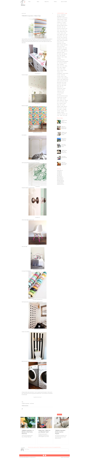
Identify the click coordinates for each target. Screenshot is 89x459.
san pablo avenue (59, 97)
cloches (65, 32)
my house (58, 76)
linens (58, 67)
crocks (66, 35)
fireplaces (61, 44)
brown (61, 29)
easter (66, 38)
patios (65, 82)
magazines (64, 67)
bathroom (64, 23)
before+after (59, 26)
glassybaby (65, 53)
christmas (58, 32)
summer (63, 104)
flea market (65, 44)
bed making (59, 25)
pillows (58, 85)
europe (62, 41)
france (66, 47)
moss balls (58, 74)
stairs (58, 103)
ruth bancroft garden (60, 92)
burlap (63, 29)
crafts (63, 35)
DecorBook (24, 457)
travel (65, 107)
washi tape (32, 403)
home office (59, 58)
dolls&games (59, 38)
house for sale (59, 61)
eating (58, 40)
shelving (64, 98)
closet (58, 34)
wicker (66, 113)
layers (63, 65)
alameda (65, 19)
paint (61, 79)
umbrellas (64, 109)
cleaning (62, 32)
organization (66, 77)
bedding (62, 25)
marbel (61, 68)
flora (61, 46)
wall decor (62, 112)
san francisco (59, 94)
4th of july (58, 14)
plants (63, 85)
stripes (58, 104)
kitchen (58, 64)
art (61, 22)
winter (58, 115)
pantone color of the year (64, 80)
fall (62, 43)
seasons (61, 98)
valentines (62, 110)
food (63, 47)
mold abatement (59, 73)
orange (62, 77)
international (61, 62)
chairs (66, 31)
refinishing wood (59, 88)
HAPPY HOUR (59, 17)
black (62, 26)
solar (60, 101)
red (62, 86)
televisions (65, 106)
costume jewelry (59, 35)
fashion (64, 43)
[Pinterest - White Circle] (43, 455)
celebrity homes (62, 31)
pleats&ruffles (59, 86)
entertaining (59, 41)
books (66, 28)
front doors (59, 49)
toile (63, 107)
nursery (65, 76)
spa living (62, 101)
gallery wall (65, 50)
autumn (58, 23)
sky (63, 100)
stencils (65, 103)
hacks (60, 55)
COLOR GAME (63, 14)
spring (66, 101)
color (64, 34)
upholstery (58, 110)
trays (58, 109)
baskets (61, 23)
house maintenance (65, 61)
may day (58, 70)
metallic (65, 70)
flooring (58, 46)
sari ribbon (64, 97)
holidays (65, 56)
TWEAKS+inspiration (25, 403)
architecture (59, 22)
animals (62, 20)
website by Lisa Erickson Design (65, 457)
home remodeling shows (61, 59)
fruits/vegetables (64, 49)
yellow (66, 115)
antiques (65, 20)
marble (64, 68)
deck (62, 37)
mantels (58, 68)
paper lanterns (59, 82)
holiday (62, 56)
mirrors (62, 71)
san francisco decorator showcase (62, 95)
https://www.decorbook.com (31, 457)
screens (58, 98)
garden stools (59, 52)
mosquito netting (65, 73)
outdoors (58, 79)
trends (60, 109)
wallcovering (59, 113)
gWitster (62, 50)
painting (58, 80)
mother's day (63, 74)
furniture (58, 50)
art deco (64, 22)
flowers (63, 46)
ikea (57, 62)
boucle (58, 29)
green (58, 55)
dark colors (59, 37)
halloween (63, 55)
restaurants (59, 89)
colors (66, 34)
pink (60, 85)
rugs (63, 91)
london (60, 67)
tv (62, 109)
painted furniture (65, 79)
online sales (59, 77)
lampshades (62, 64)
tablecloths (58, 106)
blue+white (63, 28)
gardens (63, 52)
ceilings (58, 31)
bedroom (65, 25)
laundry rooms (59, 65)
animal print (59, 20)
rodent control (59, 91)
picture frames (64, 83)
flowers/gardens (59, 47)
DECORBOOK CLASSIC (61, 16)
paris (63, 82)
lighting (66, 65)
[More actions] (52, 13)
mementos (62, 70)
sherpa (58, 100)
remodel (64, 88)
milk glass (58, 71)
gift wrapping (59, 53)
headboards (59, 56)
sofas (58, 101)
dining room (65, 37)
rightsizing (63, 89)
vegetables (58, 112)
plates (65, 85)
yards (64, 115)
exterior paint (59, 43)
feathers (58, 44)
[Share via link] (22, 408)
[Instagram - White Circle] (45, 455)
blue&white (59, 28)
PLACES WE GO (64, 17)
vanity (66, 110)
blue (64, 26)
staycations (61, 103)
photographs (59, 83)
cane (65, 29)
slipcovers (66, 100)
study (60, 104)
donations (63, 38)
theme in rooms (59, 107)
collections (61, 34)
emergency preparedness (63, 40)
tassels (62, 106)
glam (62, 53)
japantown (65, 62)
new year (62, 76)
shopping (61, 100)
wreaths (61, 115)
